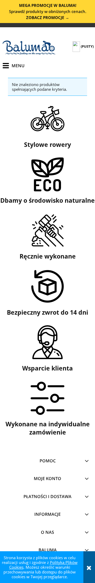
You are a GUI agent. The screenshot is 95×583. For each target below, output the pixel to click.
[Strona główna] (29, 47)
